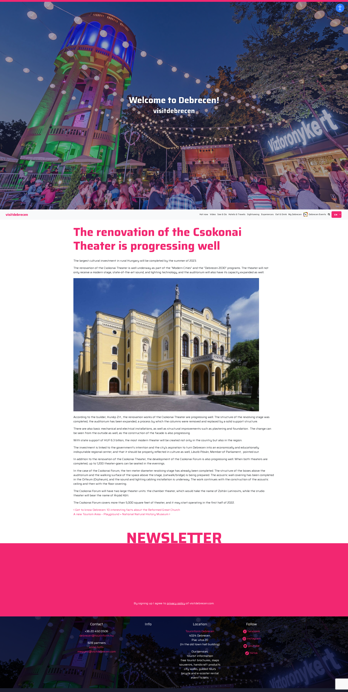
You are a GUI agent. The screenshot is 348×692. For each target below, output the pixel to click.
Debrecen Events (317, 214)
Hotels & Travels (237, 214)
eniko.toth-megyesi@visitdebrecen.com (96, 649)
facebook (253, 631)
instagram (253, 638)
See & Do (222, 214)
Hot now (204, 214)
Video (213, 214)
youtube (253, 645)
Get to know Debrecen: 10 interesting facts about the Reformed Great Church (127, 510)
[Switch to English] (336, 214)
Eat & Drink (281, 214)
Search (329, 214)
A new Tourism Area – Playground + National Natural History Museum (121, 514)
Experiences (267, 214)
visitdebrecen (17, 214)
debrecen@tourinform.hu (96, 635)
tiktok (253, 653)
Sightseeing (253, 214)
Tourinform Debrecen (199, 631)
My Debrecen (295, 214)
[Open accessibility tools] (340, 8)
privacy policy (176, 603)
